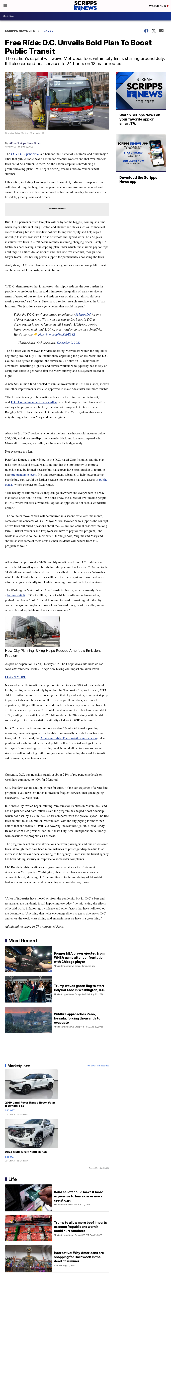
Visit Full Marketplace (98, 1066)
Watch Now (158, 5)
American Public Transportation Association (68, 738)
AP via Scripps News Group (25, 143)
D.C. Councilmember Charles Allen (34, 402)
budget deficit (16, 595)
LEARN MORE (15, 677)
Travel (47, 30)
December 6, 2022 (69, 342)
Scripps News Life (20, 30)
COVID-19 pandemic (25, 154)
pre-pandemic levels (24, 474)
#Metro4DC (83, 314)
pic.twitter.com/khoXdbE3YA (56, 334)
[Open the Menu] (5, 6)
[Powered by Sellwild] (104, 1168)
